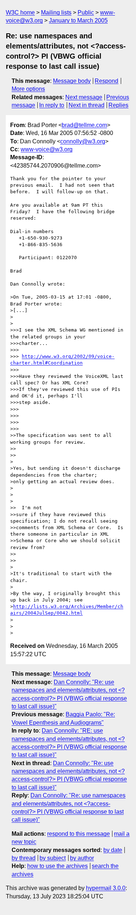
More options (28, 89)
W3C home (20, 12)
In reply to (51, 105)
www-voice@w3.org (47, 149)
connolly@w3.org (82, 141)
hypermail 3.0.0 (105, 888)
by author (82, 858)
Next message (83, 97)
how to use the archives (57, 866)
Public (86, 12)
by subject (53, 858)
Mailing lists (56, 12)
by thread (24, 858)
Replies (118, 105)
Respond (106, 81)
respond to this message (78, 834)
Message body (72, 81)
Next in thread (86, 105)
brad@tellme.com (84, 125)
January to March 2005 (78, 20)
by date (112, 850)
